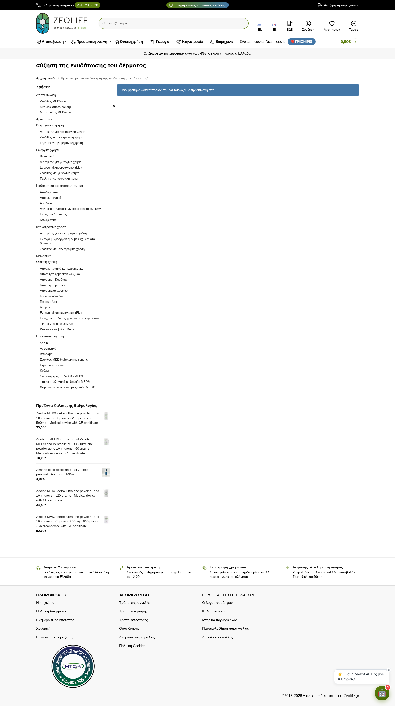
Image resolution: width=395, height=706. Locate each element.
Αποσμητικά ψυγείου (54, 290)
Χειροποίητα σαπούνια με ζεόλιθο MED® (67, 387)
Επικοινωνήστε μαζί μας (54, 637)
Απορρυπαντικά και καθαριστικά (62, 268)
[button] (350, 41)
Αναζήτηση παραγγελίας (341, 5)
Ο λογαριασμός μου (217, 602)
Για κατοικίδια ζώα (52, 296)
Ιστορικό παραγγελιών (219, 620)
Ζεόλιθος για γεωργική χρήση (59, 173)
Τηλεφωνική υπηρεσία (70, 5)
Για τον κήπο (48, 301)
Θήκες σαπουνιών (52, 365)
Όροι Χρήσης (129, 628)
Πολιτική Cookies (132, 646)
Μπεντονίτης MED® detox (57, 112)
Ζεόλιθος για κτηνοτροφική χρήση (62, 249)
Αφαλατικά (47, 203)
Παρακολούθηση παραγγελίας (225, 628)
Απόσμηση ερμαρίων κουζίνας (60, 274)
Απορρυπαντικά (50, 197)
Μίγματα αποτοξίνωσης (55, 107)
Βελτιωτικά (47, 156)
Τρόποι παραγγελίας (135, 602)
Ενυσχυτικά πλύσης (53, 214)
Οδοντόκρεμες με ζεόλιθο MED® (61, 376)
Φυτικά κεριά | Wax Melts (57, 329)
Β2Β (290, 29)
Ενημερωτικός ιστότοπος (55, 620)
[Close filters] (113, 106)
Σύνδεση (308, 29)
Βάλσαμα (46, 354)
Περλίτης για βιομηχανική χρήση (61, 143)
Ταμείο (353, 29)
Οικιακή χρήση (46, 262)
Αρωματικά (44, 119)
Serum (44, 343)
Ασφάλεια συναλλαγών (220, 637)
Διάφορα (45, 307)
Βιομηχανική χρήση (50, 125)
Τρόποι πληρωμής (133, 611)
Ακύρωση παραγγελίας (137, 637)
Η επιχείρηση (46, 602)
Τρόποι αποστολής (133, 620)
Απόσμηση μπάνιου (53, 285)
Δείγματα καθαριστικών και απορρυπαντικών (70, 209)
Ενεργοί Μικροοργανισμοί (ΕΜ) (61, 167)
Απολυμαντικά (49, 192)
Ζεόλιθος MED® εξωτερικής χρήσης (64, 359)
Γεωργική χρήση (48, 150)
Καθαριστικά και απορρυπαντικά (59, 185)
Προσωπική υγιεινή (50, 336)
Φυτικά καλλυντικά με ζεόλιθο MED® (65, 381)
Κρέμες (44, 370)
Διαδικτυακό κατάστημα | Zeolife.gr (330, 696)
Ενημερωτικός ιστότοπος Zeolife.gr (200, 5)
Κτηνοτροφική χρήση (51, 227)
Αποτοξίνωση (46, 95)
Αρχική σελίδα (46, 78)
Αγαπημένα (332, 29)
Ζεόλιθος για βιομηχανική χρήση (61, 137)
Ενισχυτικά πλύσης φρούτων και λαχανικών (69, 318)
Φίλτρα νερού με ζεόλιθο (56, 324)
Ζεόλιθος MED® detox (55, 101)
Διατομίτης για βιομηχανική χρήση (62, 131)
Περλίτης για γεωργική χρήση (59, 178)
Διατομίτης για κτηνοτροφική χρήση (63, 233)
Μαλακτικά (43, 256)
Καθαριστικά (48, 220)
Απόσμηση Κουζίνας (53, 279)
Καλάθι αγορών (214, 611)
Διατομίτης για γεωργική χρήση (60, 162)
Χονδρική (43, 628)
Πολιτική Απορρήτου (51, 611)
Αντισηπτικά (48, 348)
